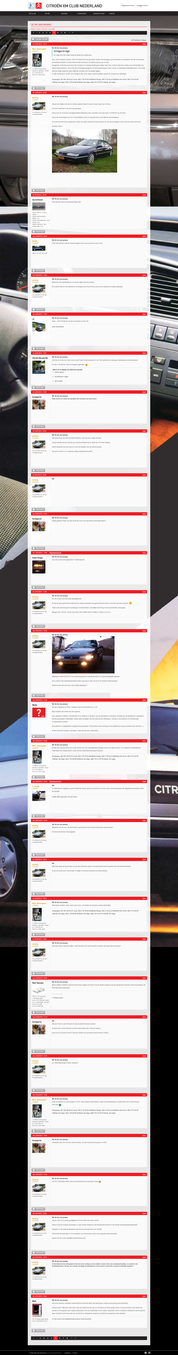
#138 (144, 781)
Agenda (64, 13)
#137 (144, 741)
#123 (144, 92)
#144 (144, 1017)
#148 (144, 1174)
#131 (144, 475)
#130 (144, 431)
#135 (144, 631)
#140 (144, 859)
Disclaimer (68, 1353)
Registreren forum (128, 5)
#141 (144, 898)
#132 (144, 514)
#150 (144, 1257)
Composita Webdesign (54, 1353)
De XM (47, 13)
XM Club (32, 13)
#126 (144, 275)
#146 (144, 1095)
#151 (144, 1296)
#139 (144, 820)
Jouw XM (51, 29)
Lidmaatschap (99, 13)
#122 (144, 44)
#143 (144, 978)
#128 (144, 353)
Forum (112, 13)
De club (44, 29)
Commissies (81, 13)
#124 (144, 195)
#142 (144, 939)
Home (33, 29)
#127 (144, 314)
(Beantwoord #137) (55, 781)
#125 (144, 236)
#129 (144, 392)
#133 (144, 553)
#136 (144, 700)
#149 (144, 1213)
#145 (144, 1056)
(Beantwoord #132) (55, 553)
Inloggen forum (142, 5)
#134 (144, 592)
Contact (74, 1353)
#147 (144, 1135)
